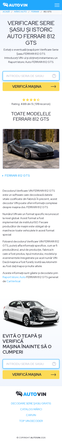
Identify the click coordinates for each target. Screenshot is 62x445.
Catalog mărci (31, 409)
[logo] (15, 5)
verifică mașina (26, 86)
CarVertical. (14, 281)
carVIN (31, 415)
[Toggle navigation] (57, 5)
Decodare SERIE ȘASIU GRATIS (31, 403)
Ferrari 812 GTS (17, 175)
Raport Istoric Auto (14, 277)
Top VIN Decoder (31, 421)
